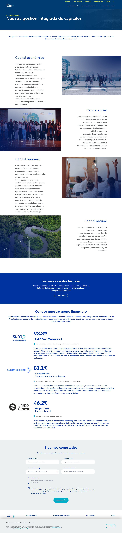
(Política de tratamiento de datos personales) (57, 491)
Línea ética (88, 1)
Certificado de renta (98, 1)
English (108, 1)
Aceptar (111, 526)
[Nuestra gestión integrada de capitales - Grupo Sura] (14, 6)
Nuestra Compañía (73, 6)
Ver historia (61, 295)
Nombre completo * (32, 458)
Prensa (113, 6)
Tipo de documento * (33, 468)
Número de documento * (69, 468)
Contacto (67, 1)
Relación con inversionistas (89, 6)
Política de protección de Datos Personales (23, 528)
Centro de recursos (77, 1)
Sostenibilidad (104, 6)
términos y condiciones (56, 527)
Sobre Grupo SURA (13, 15)
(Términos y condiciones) (38, 493)
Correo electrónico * (68, 458)
